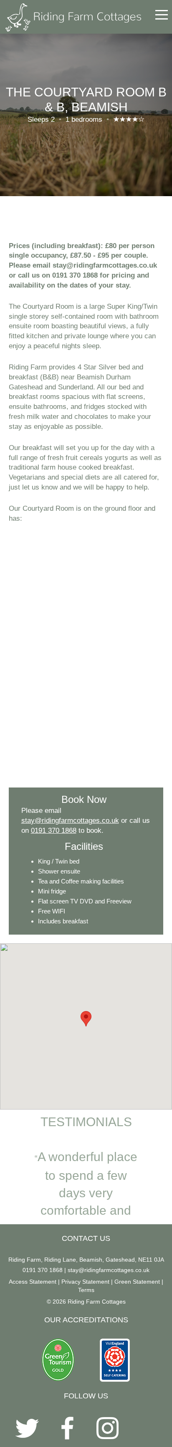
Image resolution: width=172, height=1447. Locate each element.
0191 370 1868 (53, 830)
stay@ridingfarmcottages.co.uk (70, 820)
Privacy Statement (85, 1281)
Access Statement (32, 1281)
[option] (85, 1177)
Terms (86, 1290)
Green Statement (137, 1281)
